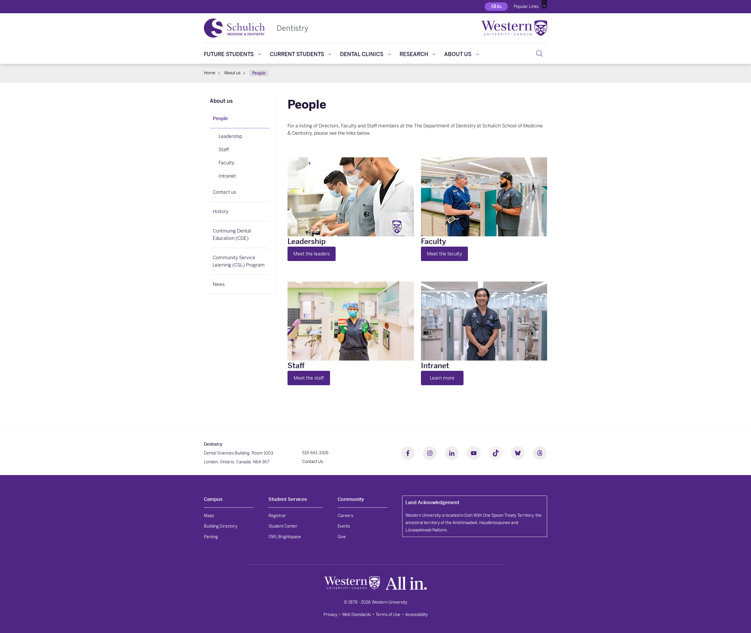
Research (414, 54)
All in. (496, 6)
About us (457, 54)
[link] (240, 101)
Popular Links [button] (526, 6)
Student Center (282, 526)
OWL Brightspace (284, 536)
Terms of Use (388, 614)
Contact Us (312, 461)
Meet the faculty (444, 254)
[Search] (539, 53)
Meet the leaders (311, 254)
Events (344, 526)
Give (342, 536)
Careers (345, 515)
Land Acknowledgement (432, 502)
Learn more (442, 378)
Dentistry (292, 28)
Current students (297, 54)
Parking (211, 536)
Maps (209, 515)
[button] (544, 4)
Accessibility (416, 614)
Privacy (330, 614)
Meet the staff (309, 378)
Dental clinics (361, 54)
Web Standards (356, 614)
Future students (229, 54)
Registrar (277, 515)
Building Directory (220, 526)
